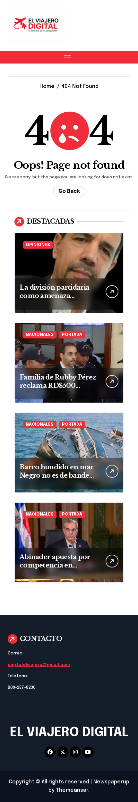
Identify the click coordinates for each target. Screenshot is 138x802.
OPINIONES (38, 245)
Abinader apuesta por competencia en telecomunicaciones (55, 565)
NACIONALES (40, 335)
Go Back (69, 191)
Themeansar (72, 790)
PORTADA (72, 335)
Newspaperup (111, 782)
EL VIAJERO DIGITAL (69, 732)
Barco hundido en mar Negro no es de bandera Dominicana (58, 475)
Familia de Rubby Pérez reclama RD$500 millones (58, 385)
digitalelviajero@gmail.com (39, 665)
